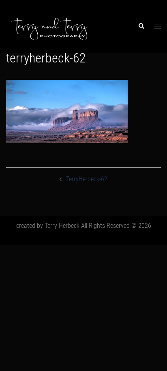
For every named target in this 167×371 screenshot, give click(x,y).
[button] (141, 26)
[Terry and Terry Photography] (49, 26)
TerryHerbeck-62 (86, 179)
